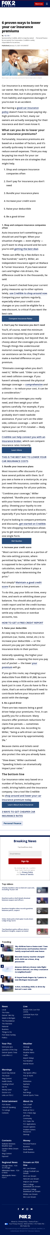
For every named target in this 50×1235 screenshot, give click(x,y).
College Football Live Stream (31, 1172)
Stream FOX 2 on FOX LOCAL (31, 1011)
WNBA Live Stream (30, 1194)
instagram (27, 1209)
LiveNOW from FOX (30, 1014)
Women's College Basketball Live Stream (31, 1190)
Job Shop (26, 1116)
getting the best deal (26, 248)
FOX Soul (26, 1017)
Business (5, 1029)
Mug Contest (7, 1078)
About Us (28, 1101)
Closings (26, 1047)
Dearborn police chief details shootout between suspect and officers (16, 899)
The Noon (6, 1076)
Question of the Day (9, 1050)
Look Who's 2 (7, 1055)
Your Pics (6, 1043)
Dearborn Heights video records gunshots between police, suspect (17, 909)
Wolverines (27, 1081)
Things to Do (7, 1032)
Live (25, 1006)
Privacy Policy (27, 872)
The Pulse (5, 1012)
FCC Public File (28, 1121)
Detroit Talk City (8, 1015)
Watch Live (39, 4)
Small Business (28, 1152)
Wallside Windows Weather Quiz (8, 1145)
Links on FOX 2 (7, 1095)
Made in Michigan (8, 1018)
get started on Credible (32, 523)
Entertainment (9, 1101)
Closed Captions (29, 1127)
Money (26, 1140)
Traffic (25, 1055)
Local (4, 1010)
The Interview (7, 1024)
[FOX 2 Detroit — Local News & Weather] (8, 4)
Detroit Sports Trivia (9, 1052)
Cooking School (8, 1084)
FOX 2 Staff (27, 1104)
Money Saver (7, 1090)
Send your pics (7, 1047)
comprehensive (34, 384)
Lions (25, 1078)
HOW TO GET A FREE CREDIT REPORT (22, 622)
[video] (42, 890)
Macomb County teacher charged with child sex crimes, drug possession (29, 959)
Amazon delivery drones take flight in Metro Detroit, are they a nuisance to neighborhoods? (31, 969)
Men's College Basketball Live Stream (31, 1185)
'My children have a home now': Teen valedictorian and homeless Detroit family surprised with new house (31, 948)
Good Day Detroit (8, 1073)
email (31, 1209)
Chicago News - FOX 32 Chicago (9, 1166)
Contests (5, 1113)
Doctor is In (6, 1092)
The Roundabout (8, 1021)
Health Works (7, 1081)
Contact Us (27, 1107)
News (5, 1006)
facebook (18, 1209)
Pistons (26, 1087)
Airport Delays (28, 1058)
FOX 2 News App (29, 1113)
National (5, 1026)
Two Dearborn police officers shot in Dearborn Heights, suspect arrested (15, 930)
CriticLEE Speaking (9, 1107)
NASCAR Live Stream (31, 1179)
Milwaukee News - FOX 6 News (10, 1171)
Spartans (26, 1084)
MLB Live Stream (29, 1176)
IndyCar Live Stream (30, 1182)
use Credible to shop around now (28, 293)
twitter (23, 1209)
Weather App (28, 1050)
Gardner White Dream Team (10, 1150)
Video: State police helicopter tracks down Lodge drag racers (17, 920)
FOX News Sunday (9, 1035)
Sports (26, 1069)
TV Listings (6, 1110)
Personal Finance (41, 38)
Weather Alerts (28, 1052)
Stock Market (28, 1149)
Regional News (9, 1162)
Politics (4, 1037)
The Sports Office (29, 1073)
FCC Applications (29, 1124)
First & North (28, 1076)
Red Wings (27, 1092)
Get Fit (4, 1087)
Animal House (28, 1063)
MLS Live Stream (29, 1197)
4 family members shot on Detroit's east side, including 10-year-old (18, 889)
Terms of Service (26, 874)
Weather (27, 1043)
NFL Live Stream (29, 1168)
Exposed (5, 1156)
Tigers (25, 1090)
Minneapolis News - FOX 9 (9, 1176)
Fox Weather (28, 1061)
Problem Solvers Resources (29, 1130)
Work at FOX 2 (28, 1110)
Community (27, 1118)
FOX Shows (6, 1104)
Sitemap (26, 1134)
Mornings (7, 1069)
